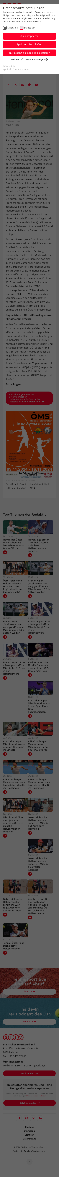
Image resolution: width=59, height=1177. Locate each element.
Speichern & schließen (29, 44)
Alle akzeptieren (29, 36)
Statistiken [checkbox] (29, 27)
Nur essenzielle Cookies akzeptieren (29, 52)
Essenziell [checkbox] (12, 27)
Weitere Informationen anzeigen (28, 59)
